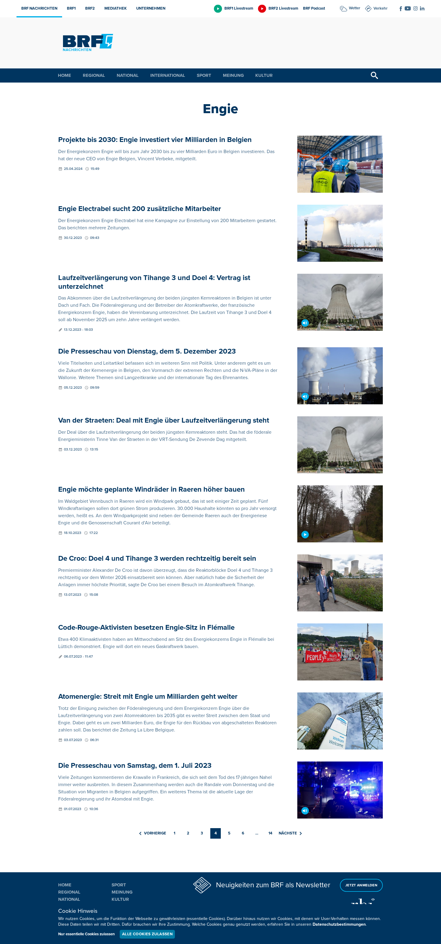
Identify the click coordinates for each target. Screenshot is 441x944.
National (128, 75)
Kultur (264, 75)
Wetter (354, 8)
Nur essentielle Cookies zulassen (86, 934)
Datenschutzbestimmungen (339, 924)
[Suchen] (374, 75)
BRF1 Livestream (238, 8)
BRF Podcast (314, 8)
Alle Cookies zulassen (147, 934)
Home (64, 75)
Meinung (233, 75)
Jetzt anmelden (361, 885)
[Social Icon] (401, 8)
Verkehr (381, 8)
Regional (94, 75)
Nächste (288, 833)
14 (270, 833)
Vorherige (155, 833)
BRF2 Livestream (283, 8)
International (167, 75)
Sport (204, 75)
